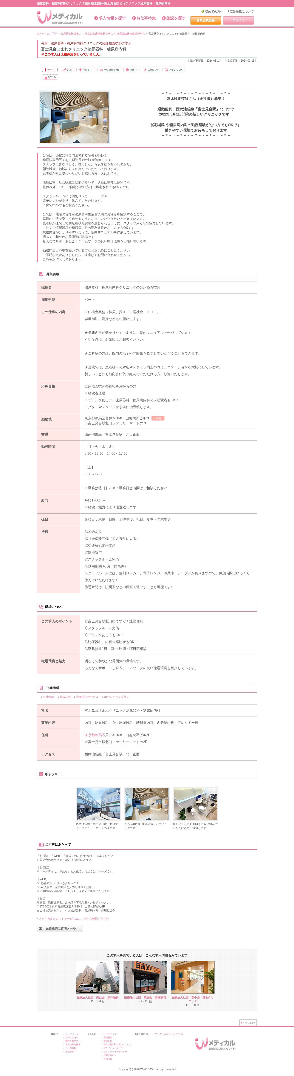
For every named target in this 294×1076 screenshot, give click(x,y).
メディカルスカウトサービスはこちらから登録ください (74, 918)
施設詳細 (65, 696)
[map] (158, 418)
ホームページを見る (116, 696)
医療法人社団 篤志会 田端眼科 (145, 997)
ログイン (238, 20)
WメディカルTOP (47, 33)
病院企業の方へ (72, 1041)
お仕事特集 (146, 18)
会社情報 (48, 696)
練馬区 (100, 735)
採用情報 (108, 1058)
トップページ (71, 1034)
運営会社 (108, 1041)
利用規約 (108, 1037)
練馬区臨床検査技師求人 (131, 33)
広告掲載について (242, 11)
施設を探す (176, 18)
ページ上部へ (249, 1022)
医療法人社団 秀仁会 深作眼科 (98, 997)
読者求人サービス (87, 696)
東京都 (90, 735)
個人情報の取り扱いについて (118, 1044)
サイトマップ (110, 1034)
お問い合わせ (110, 1055)
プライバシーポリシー (114, 1048)
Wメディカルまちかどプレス (169, 1034)
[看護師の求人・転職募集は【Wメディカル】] (60, 17)
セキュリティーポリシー (115, 1051)
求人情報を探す (112, 18)
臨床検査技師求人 (71, 33)
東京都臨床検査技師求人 (99, 33)
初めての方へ (214, 11)
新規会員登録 (206, 20)
